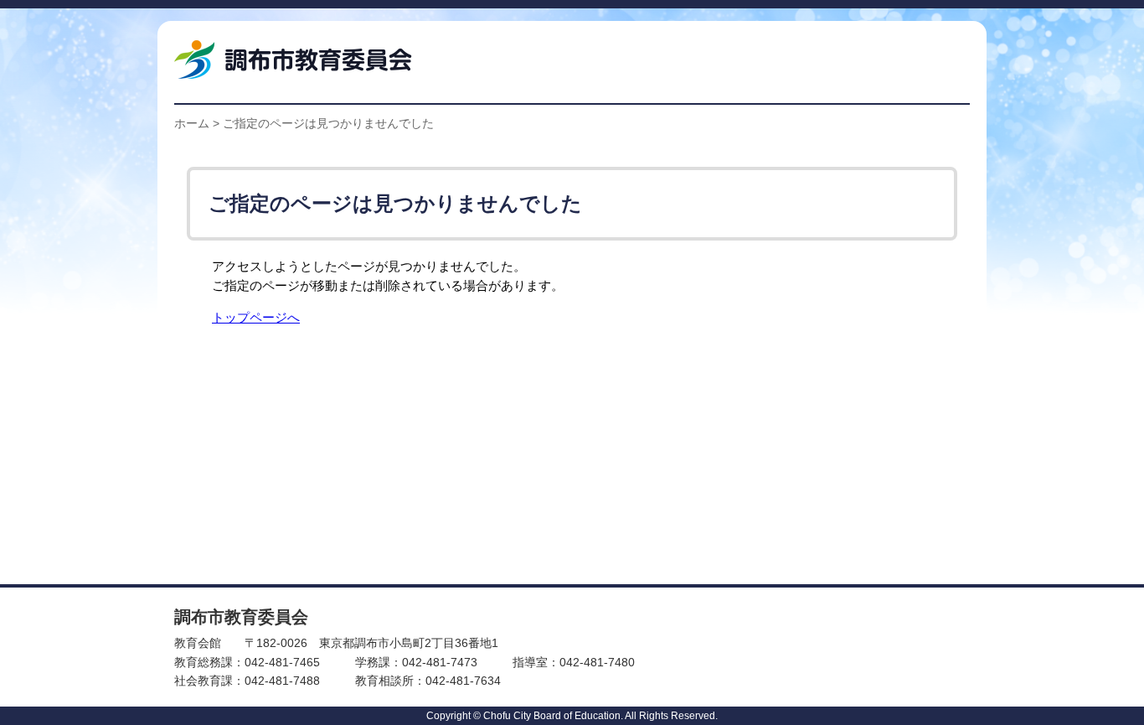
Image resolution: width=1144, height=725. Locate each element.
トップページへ (256, 317)
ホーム (191, 123)
